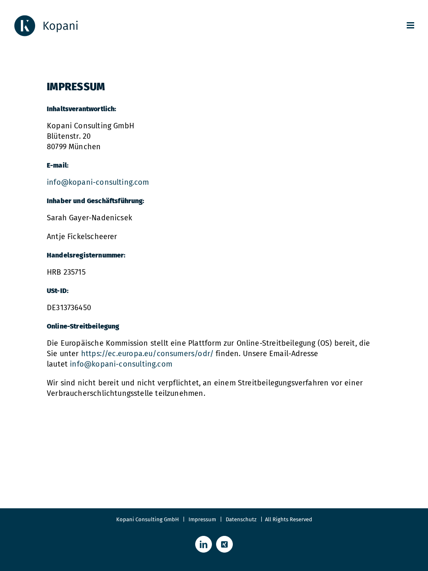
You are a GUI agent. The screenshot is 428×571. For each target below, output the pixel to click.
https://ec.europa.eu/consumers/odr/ (147, 353)
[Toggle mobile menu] (411, 25)
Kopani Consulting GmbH (147, 519)
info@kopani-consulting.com (98, 182)
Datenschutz (243, 519)
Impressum (202, 519)
